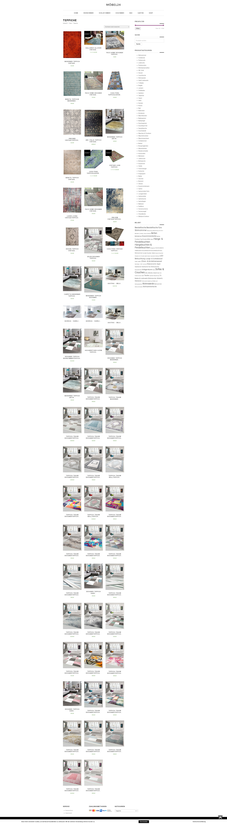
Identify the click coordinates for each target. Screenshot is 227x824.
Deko (139, 100)
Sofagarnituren (147, 269)
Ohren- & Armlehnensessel (151, 261)
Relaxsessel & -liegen (154, 264)
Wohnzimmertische (150, 286)
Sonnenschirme (143, 209)
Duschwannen (142, 123)
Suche (138, 44)
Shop (70, 23)
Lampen (140, 88)
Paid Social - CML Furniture (141, 264)
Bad (139, 108)
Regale (140, 85)
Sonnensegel (142, 211)
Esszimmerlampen (143, 186)
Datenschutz (69, 810)
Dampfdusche (142, 128)
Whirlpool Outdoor (143, 216)
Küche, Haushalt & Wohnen (153, 256)
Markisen (141, 204)
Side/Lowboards (143, 80)
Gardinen (141, 93)
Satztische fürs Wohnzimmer (150, 267)
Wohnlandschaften (144, 68)
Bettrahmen (138, 236)
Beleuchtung (150, 230)
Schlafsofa (141, 58)
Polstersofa (141, 60)
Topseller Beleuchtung (154, 275)
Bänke (140, 176)
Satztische (138, 267)
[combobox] (126, 811)
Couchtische (142, 75)
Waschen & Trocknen (144, 133)
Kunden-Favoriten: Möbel (149, 253)
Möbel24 (113, 5)
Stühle (140, 166)
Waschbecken (142, 115)
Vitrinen (140, 184)
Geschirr (140, 178)
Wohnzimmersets (139, 286)
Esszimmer (141, 163)
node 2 (139, 261)
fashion (158, 236)
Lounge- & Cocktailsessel (153, 259)
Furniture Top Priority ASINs (142, 239)
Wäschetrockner (143, 136)
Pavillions (141, 206)
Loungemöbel (142, 194)
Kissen (140, 105)
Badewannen (142, 118)
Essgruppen (141, 173)
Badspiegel (141, 121)
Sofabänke (141, 90)
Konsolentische (146, 250)
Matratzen (141, 156)
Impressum (68, 813)
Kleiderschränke (143, 151)
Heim (152, 239)
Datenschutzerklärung (199, 821)
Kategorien (152, 248)
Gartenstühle (142, 196)
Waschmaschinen (143, 138)
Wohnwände (142, 78)
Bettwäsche (142, 161)
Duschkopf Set (142, 126)
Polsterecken (142, 65)
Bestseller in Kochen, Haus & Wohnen (143, 233)
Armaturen (141, 113)
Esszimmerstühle (149, 236)
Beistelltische (140, 227)
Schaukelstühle (138, 269)
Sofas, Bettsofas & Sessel (151, 273)
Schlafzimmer (142, 141)
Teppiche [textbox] (126, 811)
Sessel (140, 73)
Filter (138, 28)
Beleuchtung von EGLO (158, 230)
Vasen (140, 98)
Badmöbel (141, 110)
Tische (146, 275)
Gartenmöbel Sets (143, 191)
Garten (140, 189)
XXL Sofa (141, 70)
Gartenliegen (142, 201)
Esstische (141, 171)
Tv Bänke (141, 83)
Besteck (140, 181)
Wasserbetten (142, 148)
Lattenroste (141, 158)
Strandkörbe (142, 214)
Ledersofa (141, 63)
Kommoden (141, 153)
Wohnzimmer (142, 55)
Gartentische (142, 199)
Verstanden (144, 821)
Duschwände (142, 131)
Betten (140, 143)
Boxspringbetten (143, 146)
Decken (140, 103)
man (136, 261)
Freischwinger (142, 168)
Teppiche (141, 95)
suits (143, 275)
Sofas (154, 269)
